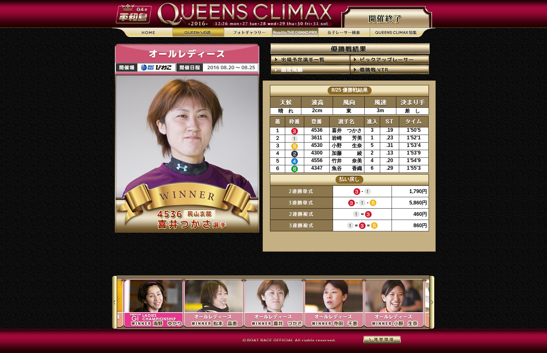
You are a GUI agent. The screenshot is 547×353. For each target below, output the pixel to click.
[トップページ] (142, 33)
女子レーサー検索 (344, 33)
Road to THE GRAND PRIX (295, 33)
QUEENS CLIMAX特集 (403, 33)
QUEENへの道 (198, 33)
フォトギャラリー (248, 33)
